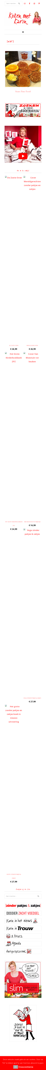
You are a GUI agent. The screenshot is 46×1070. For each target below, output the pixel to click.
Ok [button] (16, 1067)
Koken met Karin (23, 18)
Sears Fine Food (23, 91)
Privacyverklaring (26, 1067)
